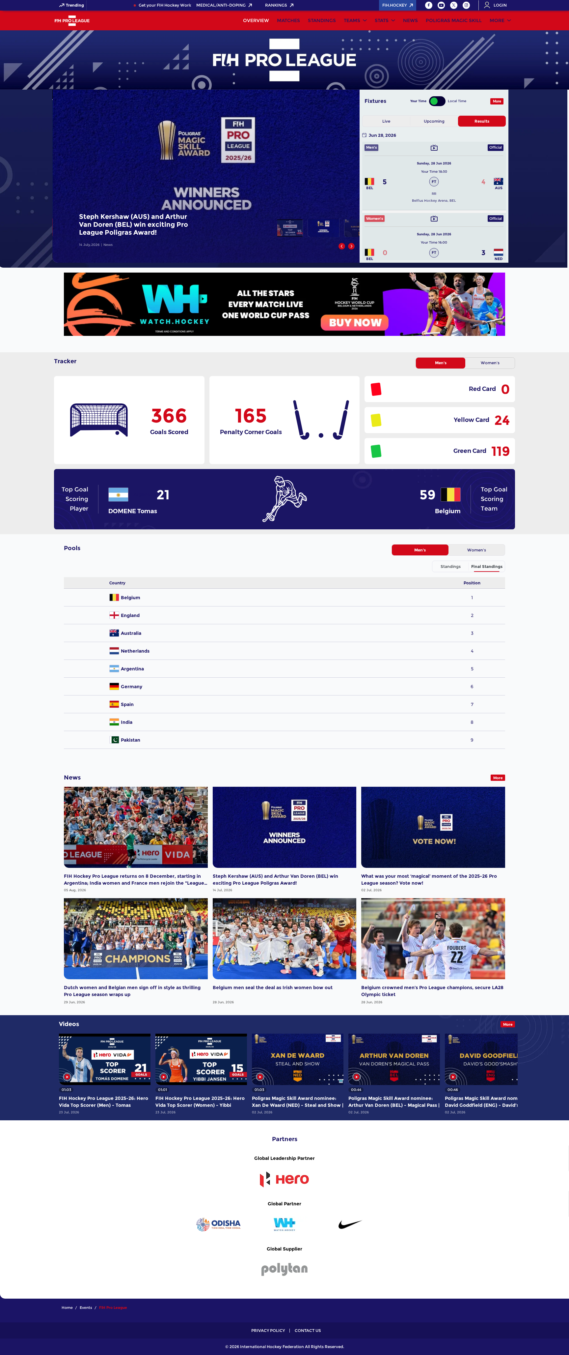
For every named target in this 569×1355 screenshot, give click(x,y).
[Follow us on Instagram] (466, 5)
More (497, 20)
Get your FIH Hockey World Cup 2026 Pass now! (157, 5)
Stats (382, 20)
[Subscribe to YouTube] (441, 5)
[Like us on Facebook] (428, 5)
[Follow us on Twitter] (453, 5)
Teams (352, 20)
